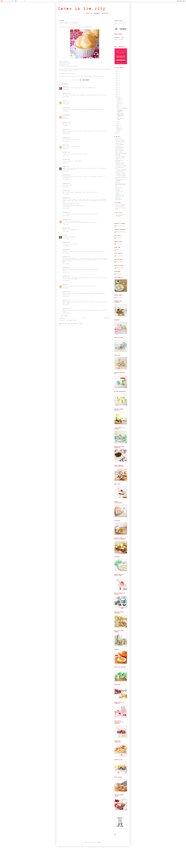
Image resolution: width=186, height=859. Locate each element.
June (118, 121)
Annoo (63, 284)
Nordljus (117, 188)
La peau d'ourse (119, 171)
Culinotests (118, 146)
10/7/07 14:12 (65, 272)
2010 (117, 91)
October (119, 101)
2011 (117, 89)
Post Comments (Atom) (71, 320)
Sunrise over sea (119, 196)
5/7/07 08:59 (65, 133)
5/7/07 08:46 (65, 125)
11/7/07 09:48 (65, 280)
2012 (117, 87)
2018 (117, 76)
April (118, 125)
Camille (64, 145)
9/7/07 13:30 (65, 238)
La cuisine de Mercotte (121, 169)
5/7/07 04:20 (65, 118)
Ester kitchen (118, 152)
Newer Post (62, 318)
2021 (117, 71)
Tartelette (118, 197)
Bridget (64, 166)
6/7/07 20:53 (65, 194)
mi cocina (64, 115)
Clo (63, 100)
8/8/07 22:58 (65, 296)
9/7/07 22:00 (65, 252)
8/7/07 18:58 (65, 231)
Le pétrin (117, 182)
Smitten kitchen (119, 191)
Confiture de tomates (122, 108)
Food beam (117, 154)
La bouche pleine (119, 164)
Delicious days (119, 149)
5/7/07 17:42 (65, 155)
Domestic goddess (119, 150)
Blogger (99, 842)
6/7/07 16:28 (65, 186)
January (119, 130)
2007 (117, 96)
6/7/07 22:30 (65, 208)
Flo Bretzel (65, 219)
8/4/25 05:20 (65, 313)
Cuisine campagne (119, 144)
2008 (117, 94)
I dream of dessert (120, 156)
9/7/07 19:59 (65, 245)
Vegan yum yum (118, 199)
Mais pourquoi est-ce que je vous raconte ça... (120, 184)
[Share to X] (85, 80)
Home (85, 318)
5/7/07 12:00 (65, 141)
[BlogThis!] (84, 80)
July (118, 106)
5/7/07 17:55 (65, 171)
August (118, 105)
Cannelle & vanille (120, 140)
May (118, 123)
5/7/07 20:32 (65, 179)
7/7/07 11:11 (65, 224)
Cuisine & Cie (118, 143)
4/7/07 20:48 (65, 96)
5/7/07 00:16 (65, 111)
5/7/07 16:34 (65, 148)
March (118, 127)
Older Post (107, 318)
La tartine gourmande (120, 175)
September (119, 103)
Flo (63, 235)
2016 (117, 80)
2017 (117, 78)
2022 (117, 69)
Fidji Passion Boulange (121, 153)
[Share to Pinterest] (88, 80)
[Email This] (83, 80)
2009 (117, 92)
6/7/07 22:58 (65, 215)
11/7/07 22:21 (65, 287)
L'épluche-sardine (119, 163)
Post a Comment (64, 315)
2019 (117, 75)
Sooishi (117, 193)
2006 (117, 132)
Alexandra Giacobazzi (120, 205)
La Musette (118, 216)
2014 (117, 84)
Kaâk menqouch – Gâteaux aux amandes (120, 111)
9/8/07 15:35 (65, 304)
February (119, 128)
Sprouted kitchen (119, 194)
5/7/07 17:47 (65, 162)
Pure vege (117, 190)
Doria (63, 86)
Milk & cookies (119, 187)
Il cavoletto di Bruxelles (119, 161)
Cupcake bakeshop (119, 147)
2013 (117, 85)
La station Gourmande (120, 174)
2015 (117, 82)
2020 (117, 73)
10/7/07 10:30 (65, 263)
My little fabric (119, 206)
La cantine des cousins (121, 165)
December (119, 98)
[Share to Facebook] (87, 80)
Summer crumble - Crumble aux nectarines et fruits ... (121, 115)
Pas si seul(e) (119, 215)
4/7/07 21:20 (65, 103)
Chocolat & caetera (120, 141)
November (119, 99)
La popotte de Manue (120, 172)
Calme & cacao (118, 138)
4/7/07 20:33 (65, 89)
